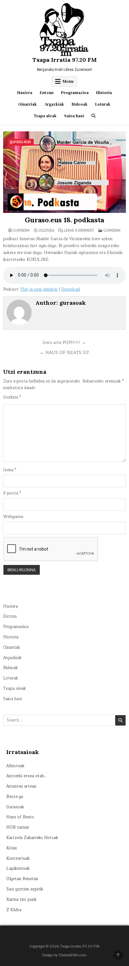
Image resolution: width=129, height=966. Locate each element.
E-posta (12, 493)
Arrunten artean (21, 786)
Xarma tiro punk (21, 899)
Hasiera (24, 92)
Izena (9, 470)
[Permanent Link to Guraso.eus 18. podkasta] (64, 172)
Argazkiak (54, 104)
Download (70, 289)
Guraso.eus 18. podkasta (64, 219)
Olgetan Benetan (22, 878)
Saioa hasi (74, 116)
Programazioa (75, 92)
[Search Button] (93, 116)
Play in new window (39, 289)
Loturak (103, 104)
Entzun (47, 92)
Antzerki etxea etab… (26, 776)
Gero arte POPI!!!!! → (64, 342)
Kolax (11, 848)
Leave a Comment (79, 230)
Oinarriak (27, 104)
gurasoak (21, 230)
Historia (104, 92)
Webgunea (13, 517)
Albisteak (15, 766)
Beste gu (14, 796)
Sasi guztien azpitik (24, 889)
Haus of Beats (20, 817)
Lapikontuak (18, 868)
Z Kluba (13, 909)
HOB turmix (17, 827)
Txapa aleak (45, 116)
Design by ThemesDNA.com (64, 955)
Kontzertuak (18, 858)
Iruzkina (12, 397)
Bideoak (80, 104)
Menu (68, 81)
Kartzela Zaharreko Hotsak (32, 837)
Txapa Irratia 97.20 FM (64, 59)
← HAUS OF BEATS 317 (64, 352)
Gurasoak (112, 230)
